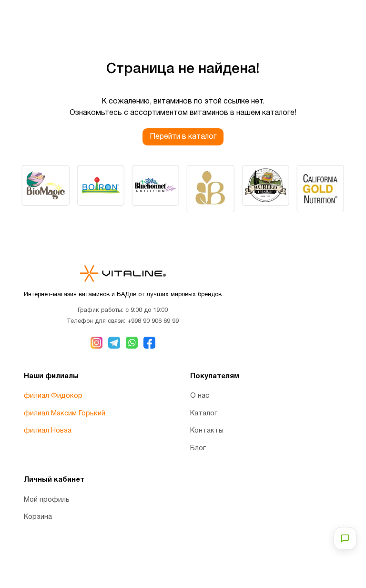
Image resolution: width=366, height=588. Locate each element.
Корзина (38, 517)
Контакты (207, 430)
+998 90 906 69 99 (153, 321)
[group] (45, 185)
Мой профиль (47, 499)
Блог (198, 448)
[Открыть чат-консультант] (345, 538)
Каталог (203, 413)
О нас (199, 395)
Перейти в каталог (183, 137)
